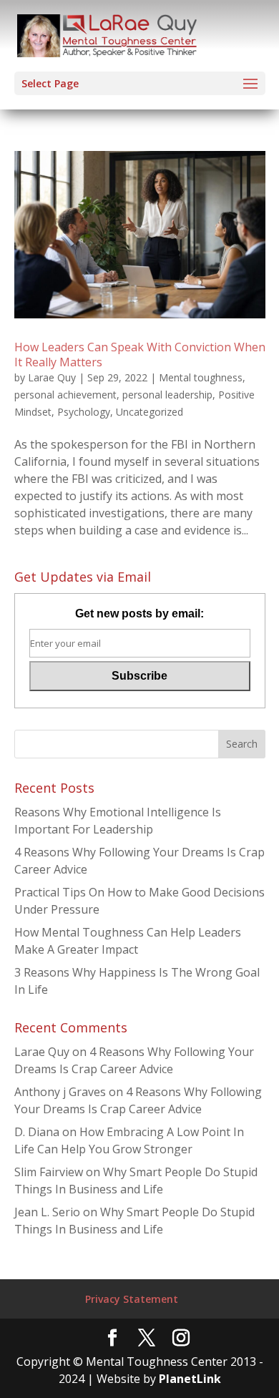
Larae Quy (52, 377)
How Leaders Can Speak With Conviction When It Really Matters (139, 354)
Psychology (83, 412)
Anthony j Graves (60, 1092)
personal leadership (167, 394)
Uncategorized (149, 412)
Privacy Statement (131, 1299)
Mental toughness (201, 377)
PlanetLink (190, 1379)
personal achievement (65, 394)
